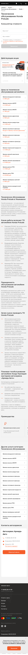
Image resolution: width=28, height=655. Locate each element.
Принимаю (14, 648)
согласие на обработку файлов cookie (14, 643)
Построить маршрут (11, 546)
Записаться (14, 46)
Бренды (3, 600)
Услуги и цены (5, 598)
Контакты (4, 609)
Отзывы (3, 606)
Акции (3, 603)
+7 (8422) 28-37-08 (10, 538)
